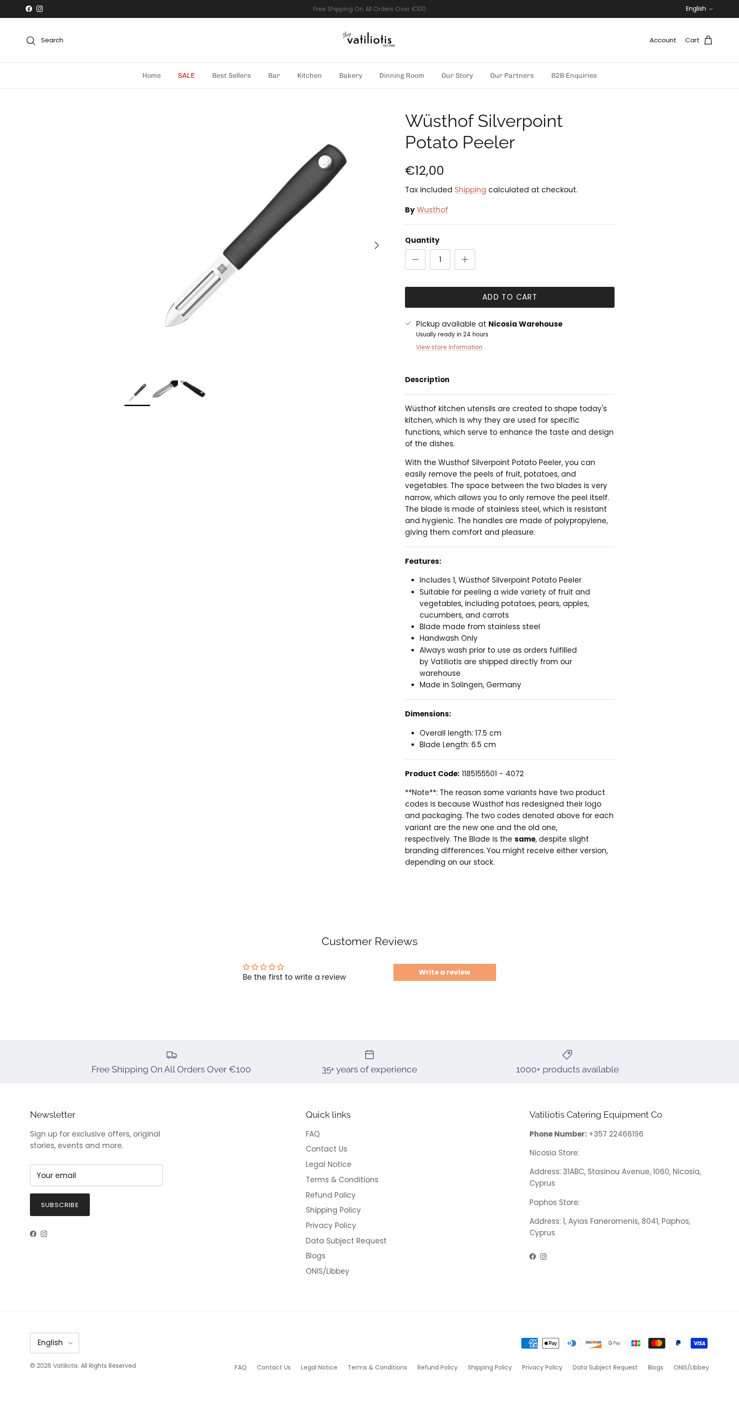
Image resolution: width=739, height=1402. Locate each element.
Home (151, 75)
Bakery (350, 75)
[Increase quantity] (465, 259)
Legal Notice (329, 1164)
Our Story (457, 75)
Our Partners (512, 75)
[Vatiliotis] (370, 40)
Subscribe (60, 1204)
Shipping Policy (333, 1210)
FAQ (313, 1134)
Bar (274, 75)
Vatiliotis (65, 1365)
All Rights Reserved (108, 1365)
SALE (186, 75)
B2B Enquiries (574, 75)
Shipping (470, 190)
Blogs (315, 1256)
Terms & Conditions (342, 1180)
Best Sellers (231, 75)
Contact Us (326, 1149)
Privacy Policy (331, 1225)
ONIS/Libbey (327, 1271)
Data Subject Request (346, 1241)
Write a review (444, 972)
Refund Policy (331, 1195)
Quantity (422, 240)
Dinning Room (401, 75)
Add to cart (509, 297)
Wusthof (432, 210)
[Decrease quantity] (415, 259)
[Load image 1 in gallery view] (255, 241)
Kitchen (309, 75)
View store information (449, 347)
